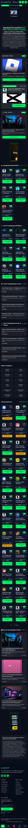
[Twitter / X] (8, 776)
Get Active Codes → (14, 79)
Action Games (4, 784)
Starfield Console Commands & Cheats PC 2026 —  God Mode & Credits (13, 356)
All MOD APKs (4, 782)
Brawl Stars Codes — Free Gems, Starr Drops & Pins (13, 314)
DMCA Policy (18, 790)
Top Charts (3, 791)
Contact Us (18, 784)
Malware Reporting (19, 791)
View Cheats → (5, 334)
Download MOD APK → (19, 105)
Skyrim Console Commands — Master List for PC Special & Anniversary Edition (13, 330)
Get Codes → (4, 291)
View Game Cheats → (14, 137)
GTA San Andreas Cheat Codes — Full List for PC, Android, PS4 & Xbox (13, 297)
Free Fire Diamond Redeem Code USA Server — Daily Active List (13, 305)
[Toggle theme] (23, 2)
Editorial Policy (18, 793)
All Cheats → (24, 324)
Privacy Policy (18, 786)
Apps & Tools (4, 790)
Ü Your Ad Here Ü (14, 16)
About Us (17, 782)
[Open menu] (26, 2)
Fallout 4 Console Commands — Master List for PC (14, 339)
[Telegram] (2, 776)
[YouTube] (5, 776)
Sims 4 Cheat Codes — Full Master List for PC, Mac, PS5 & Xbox (13, 288)
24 (14, 625)
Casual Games (4, 786)
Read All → (24, 629)
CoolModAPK (5, 768)
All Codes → (24, 283)
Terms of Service (19, 788)
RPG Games (3, 788)
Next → (17, 625)
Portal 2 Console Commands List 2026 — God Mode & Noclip (13, 348)
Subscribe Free (7, 809)
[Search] (20, 2)
